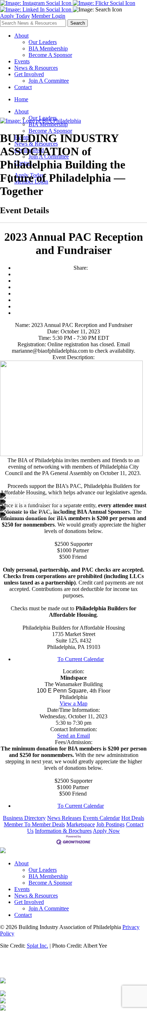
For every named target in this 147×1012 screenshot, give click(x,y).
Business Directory (24, 818)
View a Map (73, 703)
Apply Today (15, 16)
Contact (23, 87)
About (21, 36)
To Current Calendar (80, 659)
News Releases (64, 818)
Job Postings (110, 824)
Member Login (48, 16)
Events (22, 61)
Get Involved (29, 74)
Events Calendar (101, 818)
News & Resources (36, 68)
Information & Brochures (63, 831)
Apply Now (106, 831)
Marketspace (80, 824)
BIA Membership (48, 48)
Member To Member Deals (34, 824)
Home (21, 99)
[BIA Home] (40, 121)
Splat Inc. (37, 946)
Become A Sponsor (50, 55)
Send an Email (73, 736)
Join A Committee (49, 81)
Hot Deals (132, 818)
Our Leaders (43, 42)
